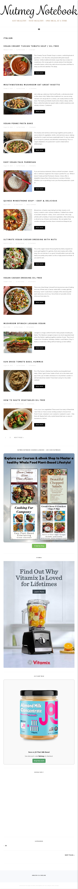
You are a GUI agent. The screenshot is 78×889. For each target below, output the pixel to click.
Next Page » (19, 437)
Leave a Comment (31, 204)
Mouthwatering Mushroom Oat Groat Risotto (32, 85)
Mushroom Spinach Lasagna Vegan (25, 323)
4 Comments (32, 127)
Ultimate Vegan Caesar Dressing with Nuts (30, 239)
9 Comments (30, 403)
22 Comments (32, 281)
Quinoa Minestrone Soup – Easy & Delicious (30, 201)
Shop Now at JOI (39, 761)
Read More (39, 73)
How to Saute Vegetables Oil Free (24, 400)
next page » (69, 855)
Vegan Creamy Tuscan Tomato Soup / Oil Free (31, 46)
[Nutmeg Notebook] (39, 22)
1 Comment (32, 49)
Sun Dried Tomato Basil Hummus (23, 362)
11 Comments (33, 88)
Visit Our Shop (39, 546)
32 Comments (30, 327)
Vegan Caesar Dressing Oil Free (23, 278)
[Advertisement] (39, 804)
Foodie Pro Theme (53, 885)
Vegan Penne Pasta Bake (18, 123)
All (6, 845)
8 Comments (32, 365)
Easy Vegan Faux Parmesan (20, 162)
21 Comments (32, 243)
